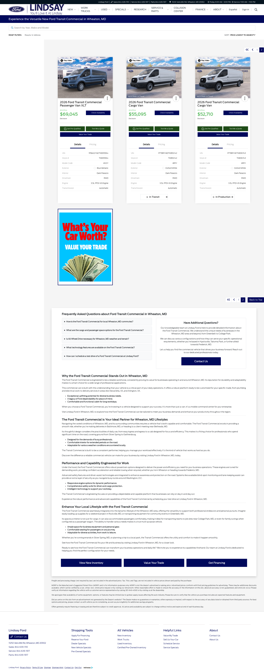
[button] (66, 60)
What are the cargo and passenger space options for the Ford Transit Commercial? (105, 330)
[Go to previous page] (252, 50)
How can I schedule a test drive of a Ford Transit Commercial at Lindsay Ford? (102, 356)
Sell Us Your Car (170, 639)
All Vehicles (125, 630)
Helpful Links (172, 630)
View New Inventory (91, 562)
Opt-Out (78, 667)
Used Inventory (124, 643)
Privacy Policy (25, 667)
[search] (256, 10)
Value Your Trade (85, 134)
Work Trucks (123, 639)
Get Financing (217, 562)
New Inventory (124, 636)
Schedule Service (171, 643)
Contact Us (201, 361)
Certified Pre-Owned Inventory (131, 647)
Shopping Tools (82, 630)
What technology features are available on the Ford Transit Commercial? (100, 347)
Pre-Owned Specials (81, 651)
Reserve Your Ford (79, 639)
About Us (213, 639)
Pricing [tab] (92, 144)
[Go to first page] (247, 50)
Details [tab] (77, 144)
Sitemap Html (57, 667)
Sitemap (47, 667)
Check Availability (98, 113)
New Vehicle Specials (81, 647)
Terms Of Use (37, 667)
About (213, 630)
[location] (170, 2)
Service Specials (171, 647)
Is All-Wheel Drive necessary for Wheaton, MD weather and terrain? (97, 339)
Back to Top (255, 300)
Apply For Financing (80, 636)
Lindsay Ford (14, 667)
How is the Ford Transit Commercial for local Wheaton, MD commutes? (99, 321)
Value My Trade (170, 636)
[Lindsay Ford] (36, 9)
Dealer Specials (78, 643)
